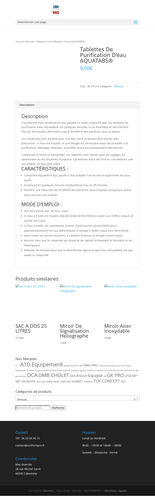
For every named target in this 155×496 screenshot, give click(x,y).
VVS (123, 381)
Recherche (58, 407)
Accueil (19, 41)
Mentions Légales (115, 490)
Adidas (66, 365)
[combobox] (78, 398)
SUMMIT (77, 381)
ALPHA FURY (77, 365)
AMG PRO (90, 365)
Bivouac (29, 41)
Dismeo (48, 490)
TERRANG (88, 381)
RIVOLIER (41, 381)
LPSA (128, 376)
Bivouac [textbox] (76, 399)
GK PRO (115, 375)
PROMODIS (29, 381)
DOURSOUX (78, 376)
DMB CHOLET (53, 375)
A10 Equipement (41, 364)
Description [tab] (26, 105)
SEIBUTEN (65, 381)
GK (104, 376)
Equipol (95, 375)
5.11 (17, 365)
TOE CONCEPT (107, 381)
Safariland (52, 381)
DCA (32, 375)
